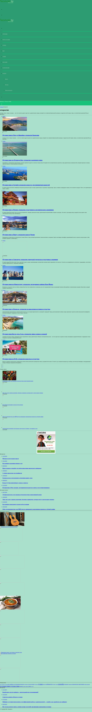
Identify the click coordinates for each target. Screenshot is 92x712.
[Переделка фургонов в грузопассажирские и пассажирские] (10, 582)
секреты (26, 686)
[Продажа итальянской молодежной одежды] (10, 651)
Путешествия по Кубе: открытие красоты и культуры (21, 359)
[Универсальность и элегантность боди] (8, 526)
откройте (61, 684)
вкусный (6, 684)
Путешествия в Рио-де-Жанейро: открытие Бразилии (21, 135)
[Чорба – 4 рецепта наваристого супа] (12, 595)
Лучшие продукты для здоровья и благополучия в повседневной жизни (18, 381)
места (44, 684)
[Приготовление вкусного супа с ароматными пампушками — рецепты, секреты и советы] (12, 623)
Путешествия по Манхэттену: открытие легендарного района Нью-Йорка (28, 284)
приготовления (87, 684)
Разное (4, 73)
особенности (49, 684)
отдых (54, 684)
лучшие (40, 684)
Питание (5, 62)
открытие (66, 684)
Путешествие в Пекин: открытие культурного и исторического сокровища (28, 210)
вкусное (3, 684)
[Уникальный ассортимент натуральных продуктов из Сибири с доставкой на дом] (9, 427)
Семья (4, 56)
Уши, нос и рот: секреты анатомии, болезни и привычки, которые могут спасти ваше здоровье (23, 392)
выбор (8, 684)
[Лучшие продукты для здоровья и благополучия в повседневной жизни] (9, 379)
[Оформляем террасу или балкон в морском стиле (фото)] (11, 652)
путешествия (14, 686)
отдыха (56, 684)
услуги (32, 686)
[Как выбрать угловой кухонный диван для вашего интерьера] (10, 637)
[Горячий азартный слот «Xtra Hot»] (10, 681)
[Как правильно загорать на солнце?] (8, 653)
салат (24, 686)
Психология (6, 67)
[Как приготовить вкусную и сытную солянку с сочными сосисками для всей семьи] (12, 568)
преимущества (75, 684)
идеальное (26, 684)
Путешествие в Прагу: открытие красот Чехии (19, 234)
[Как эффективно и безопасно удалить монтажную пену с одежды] (9, 554)
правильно (70, 684)
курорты (36, 684)
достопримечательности (19, 684)
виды (1, 684)
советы (29, 686)
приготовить (81, 684)
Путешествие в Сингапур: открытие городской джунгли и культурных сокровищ (30, 259)
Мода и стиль (6, 39)
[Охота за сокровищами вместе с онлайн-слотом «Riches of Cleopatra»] (11, 540)
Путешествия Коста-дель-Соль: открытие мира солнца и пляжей (25, 334)
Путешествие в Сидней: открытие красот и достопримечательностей (26, 185)
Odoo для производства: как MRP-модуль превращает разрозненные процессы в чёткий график (23, 416)
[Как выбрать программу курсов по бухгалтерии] (9, 403)
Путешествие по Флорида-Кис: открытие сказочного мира (22, 160)
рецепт (21, 686)
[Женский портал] (6, 2)
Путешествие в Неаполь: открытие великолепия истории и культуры (26, 309)
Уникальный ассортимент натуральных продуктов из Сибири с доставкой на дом (20, 428)
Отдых (4, 45)
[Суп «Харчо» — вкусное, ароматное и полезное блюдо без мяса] (10, 609)
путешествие (5, 686)
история (29, 684)
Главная (1, 106)
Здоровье (5, 34)
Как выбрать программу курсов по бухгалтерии (13, 404)
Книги (6, 79)
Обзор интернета (8, 90)
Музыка (6, 84)
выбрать (12, 684)
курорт (32, 684)
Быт (4, 50)
